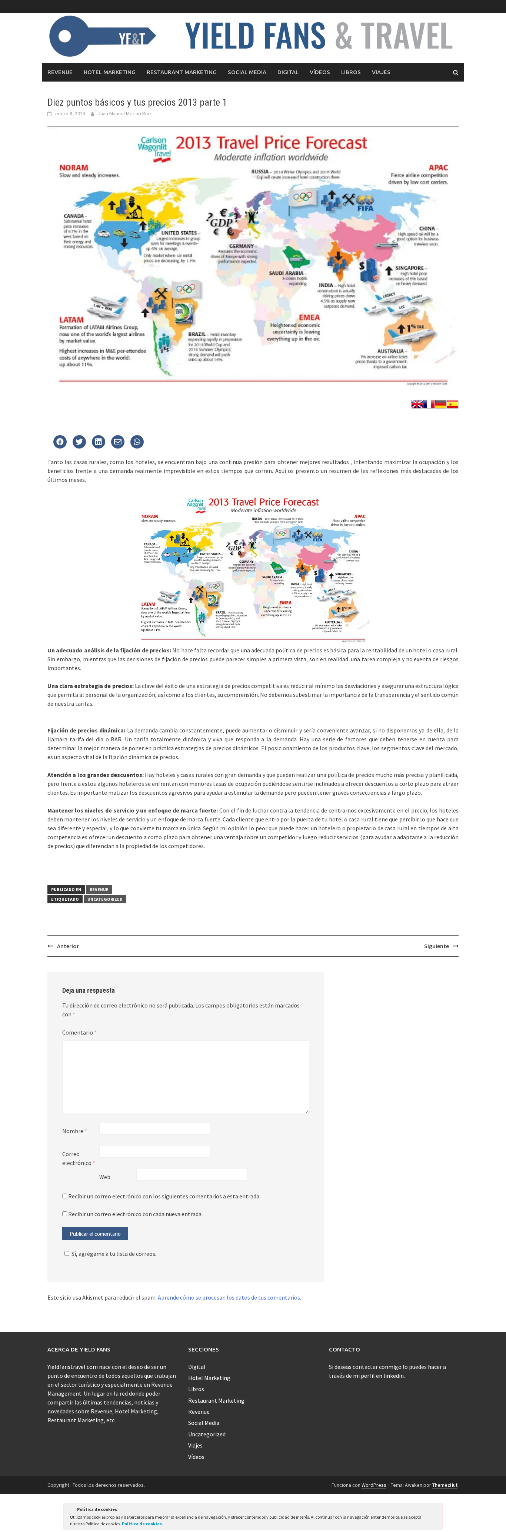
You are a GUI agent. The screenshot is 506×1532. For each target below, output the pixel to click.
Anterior (68, 946)
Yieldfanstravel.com (72, 1366)
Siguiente (436, 946)
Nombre (74, 1131)
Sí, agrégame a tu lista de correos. (113, 1253)
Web (104, 1177)
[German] (441, 403)
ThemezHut (444, 1485)
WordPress (374, 1485)
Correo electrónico (78, 1158)
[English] (417, 403)
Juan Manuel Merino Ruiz (125, 113)
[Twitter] (60, 442)
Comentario (79, 1032)
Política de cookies (142, 1523)
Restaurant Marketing (182, 72)
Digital (288, 72)
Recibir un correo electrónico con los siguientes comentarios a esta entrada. (164, 1196)
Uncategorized (105, 899)
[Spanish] (453, 403)
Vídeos (320, 72)
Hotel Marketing (110, 72)
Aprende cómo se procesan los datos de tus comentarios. (229, 1297)
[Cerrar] (436, 1510)
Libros (351, 72)
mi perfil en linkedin (378, 1375)
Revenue (60, 72)
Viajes (381, 72)
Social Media (247, 72)
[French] (429, 403)
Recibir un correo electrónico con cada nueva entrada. (135, 1214)
